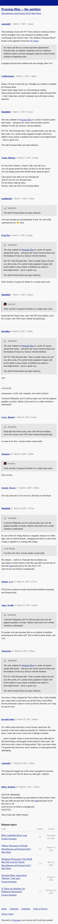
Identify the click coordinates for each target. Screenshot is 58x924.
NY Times (34, 41)
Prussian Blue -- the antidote (21, 9)
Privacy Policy (7, 914)
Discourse (16, 920)
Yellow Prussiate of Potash (14, 845)
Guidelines (25, 909)
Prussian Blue (26, 120)
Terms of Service (40, 909)
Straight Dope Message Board (14, 3)
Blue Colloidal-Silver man (14, 835)
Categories (13, 909)
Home (4, 909)
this (10, 566)
